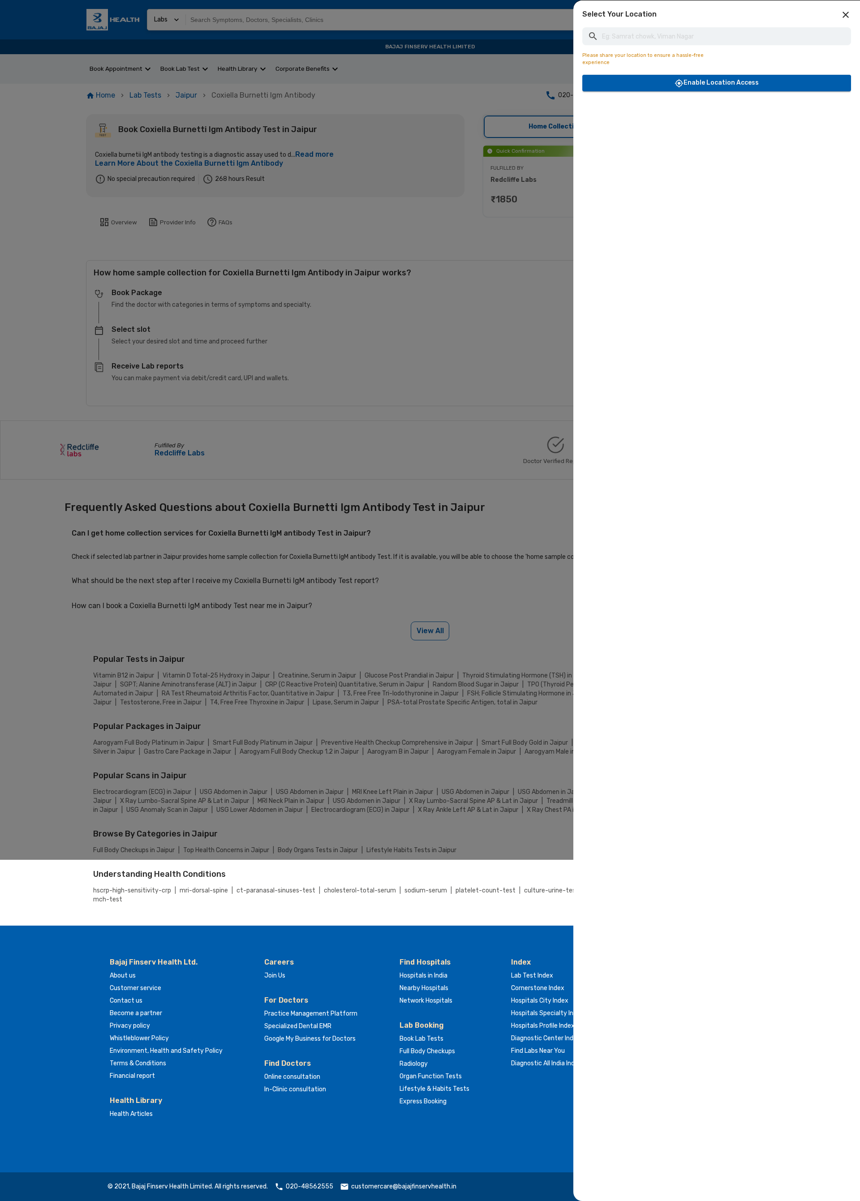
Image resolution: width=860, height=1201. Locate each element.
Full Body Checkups (427, 1051)
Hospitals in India (423, 975)
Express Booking (423, 1101)
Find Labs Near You (538, 1051)
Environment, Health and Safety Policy (166, 1051)
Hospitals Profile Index (543, 1025)
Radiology (414, 1064)
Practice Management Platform (310, 1013)
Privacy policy (130, 1025)
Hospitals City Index (539, 1000)
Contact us (126, 1000)
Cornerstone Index (537, 988)
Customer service (135, 988)
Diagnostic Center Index (545, 1038)
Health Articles (131, 1114)
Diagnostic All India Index (546, 1063)
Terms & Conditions (138, 1063)
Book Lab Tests (421, 1038)
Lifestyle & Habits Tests (434, 1089)
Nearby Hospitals (424, 988)
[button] (845, 14)
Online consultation (292, 1077)
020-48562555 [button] (309, 1186)
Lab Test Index (532, 975)
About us (123, 975)
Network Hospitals (426, 1000)
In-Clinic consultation (295, 1089)
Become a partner (136, 1013)
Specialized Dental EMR (297, 1026)
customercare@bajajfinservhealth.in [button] (403, 1186)
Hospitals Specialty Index (547, 1013)
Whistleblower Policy (139, 1038)
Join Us (274, 975)
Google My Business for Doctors (310, 1038)
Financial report (132, 1076)
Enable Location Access (721, 82)
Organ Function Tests (431, 1076)
